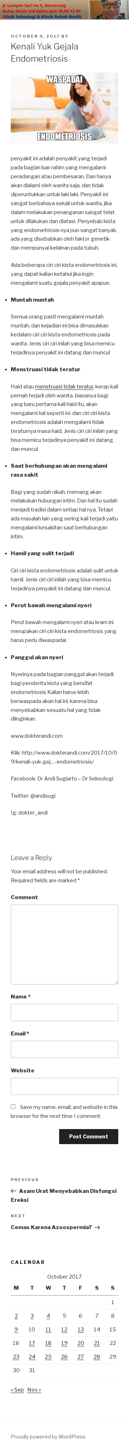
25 (48, 1357)
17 (32, 1343)
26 (64, 1357)
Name (20, 996)
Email (20, 1033)
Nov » (34, 1390)
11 (48, 1329)
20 (80, 1343)
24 (32, 1357)
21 (97, 1343)
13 (81, 1329)
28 (97, 1357)
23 (16, 1357)
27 (80, 1357)
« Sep (17, 1390)
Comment (24, 897)
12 (64, 1329)
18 (48, 1343)
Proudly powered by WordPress (48, 1437)
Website (22, 1070)
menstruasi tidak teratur (64, 386)
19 (64, 1343)
